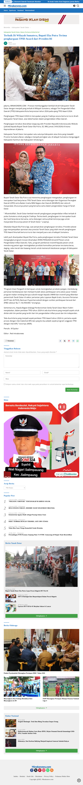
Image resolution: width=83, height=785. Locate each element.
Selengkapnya (40, 616)
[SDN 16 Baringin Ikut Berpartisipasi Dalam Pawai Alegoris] (10, 598)
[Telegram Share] (73, 341)
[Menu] (5, 6)
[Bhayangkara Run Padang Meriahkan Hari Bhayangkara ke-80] (22, 686)
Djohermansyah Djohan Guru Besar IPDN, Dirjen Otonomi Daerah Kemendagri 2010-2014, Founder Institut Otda (46, 732)
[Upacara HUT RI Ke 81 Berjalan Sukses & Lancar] (10, 608)
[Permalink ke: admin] (5, 43)
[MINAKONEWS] (17, 6)
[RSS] (51, 770)
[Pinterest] (40, 770)
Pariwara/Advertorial (32, 32)
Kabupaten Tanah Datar (12, 32)
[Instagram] (43, 770)
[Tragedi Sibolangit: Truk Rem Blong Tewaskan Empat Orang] (10, 723)
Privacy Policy (48, 776)
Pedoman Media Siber (62, 776)
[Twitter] (36, 770)
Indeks (16, 776)
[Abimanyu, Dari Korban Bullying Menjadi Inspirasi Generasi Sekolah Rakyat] (10, 743)
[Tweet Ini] (64, 341)
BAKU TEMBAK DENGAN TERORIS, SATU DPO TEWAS (28, 521)
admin (10, 42)
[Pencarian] (78, 6)
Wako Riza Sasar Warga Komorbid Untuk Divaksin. (26, 528)
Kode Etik (30, 776)
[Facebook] (32, 770)
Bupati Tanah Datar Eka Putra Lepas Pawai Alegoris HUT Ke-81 (26, 591)
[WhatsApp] (47, 770)
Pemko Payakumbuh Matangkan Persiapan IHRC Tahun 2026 (24, 673)
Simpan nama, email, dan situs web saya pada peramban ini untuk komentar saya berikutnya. (40, 384)
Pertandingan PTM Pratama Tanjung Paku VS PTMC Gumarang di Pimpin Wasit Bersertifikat (40, 535)
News (22, 32)
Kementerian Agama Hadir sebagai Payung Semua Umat (27, 515)
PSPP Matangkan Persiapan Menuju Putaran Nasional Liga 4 (61, 699)
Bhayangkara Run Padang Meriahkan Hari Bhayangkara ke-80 (18, 699)
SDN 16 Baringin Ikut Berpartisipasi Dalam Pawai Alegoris (37, 596)
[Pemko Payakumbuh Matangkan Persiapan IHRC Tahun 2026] (41, 650)
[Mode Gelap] (74, 6)
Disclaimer (38, 776)
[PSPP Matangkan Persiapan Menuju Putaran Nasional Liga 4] (61, 686)
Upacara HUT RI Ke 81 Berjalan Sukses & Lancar (34, 606)
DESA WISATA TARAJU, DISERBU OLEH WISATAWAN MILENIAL (32, 508)
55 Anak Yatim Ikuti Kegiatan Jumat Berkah (44, 2)
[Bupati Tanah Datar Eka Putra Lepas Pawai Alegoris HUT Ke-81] (41, 566)
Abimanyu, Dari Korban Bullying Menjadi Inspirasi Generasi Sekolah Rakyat (43, 741)
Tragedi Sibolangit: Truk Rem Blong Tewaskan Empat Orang (38, 721)
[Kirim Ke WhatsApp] (77, 341)
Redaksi (22, 776)
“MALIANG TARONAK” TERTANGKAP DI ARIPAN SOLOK (29, 501)
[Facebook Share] (60, 341)
